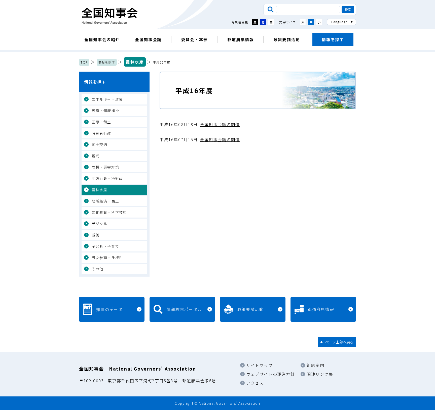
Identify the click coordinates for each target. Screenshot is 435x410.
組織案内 (315, 365)
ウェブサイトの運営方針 (270, 374)
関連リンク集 (320, 374)
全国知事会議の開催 (200, 124)
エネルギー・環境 (107, 99)
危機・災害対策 (105, 167)
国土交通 (99, 144)
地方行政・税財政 (107, 178)
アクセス (255, 383)
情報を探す (333, 39)
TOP (84, 62)
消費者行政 (101, 133)
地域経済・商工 (105, 200)
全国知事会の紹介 (102, 39)
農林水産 (134, 62)
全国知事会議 (148, 39)
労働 (95, 234)
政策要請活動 (286, 39)
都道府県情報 (240, 39)
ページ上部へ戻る (339, 341)
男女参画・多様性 (107, 257)
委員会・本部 (194, 39)
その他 (97, 268)
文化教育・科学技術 (109, 212)
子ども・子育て (105, 246)
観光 (95, 155)
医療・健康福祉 (105, 110)
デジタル (99, 223)
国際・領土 (101, 121)
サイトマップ (259, 365)
